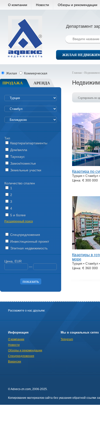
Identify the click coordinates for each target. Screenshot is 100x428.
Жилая (11, 73)
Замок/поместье (22, 163)
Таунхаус (17, 157)
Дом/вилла (18, 150)
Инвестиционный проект (29, 241)
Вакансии (14, 361)
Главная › (78, 72)
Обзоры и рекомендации (25, 350)
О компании (17, 5)
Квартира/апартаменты (28, 143)
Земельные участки (25, 170)
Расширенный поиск (18, 221)
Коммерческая (35, 73)
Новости (42, 5)
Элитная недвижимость (28, 248)
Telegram (67, 339)
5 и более (17, 215)
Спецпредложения (24, 235)
